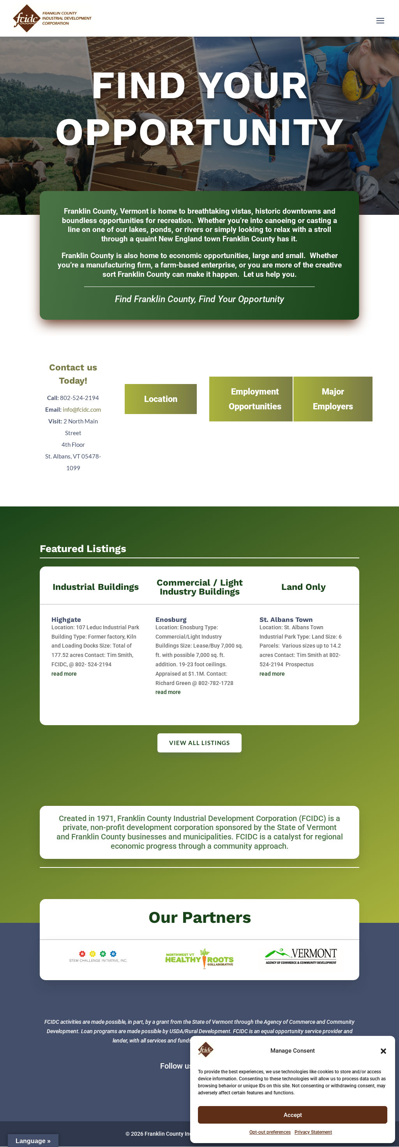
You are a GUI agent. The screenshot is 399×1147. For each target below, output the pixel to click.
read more (64, 674)
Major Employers (333, 399)
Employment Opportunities (255, 399)
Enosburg (171, 619)
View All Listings (199, 742)
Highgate (66, 619)
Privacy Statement (313, 1132)
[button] (383, 1051)
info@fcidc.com (82, 409)
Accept (293, 1115)
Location (160, 399)
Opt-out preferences (270, 1132)
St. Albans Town (286, 619)
